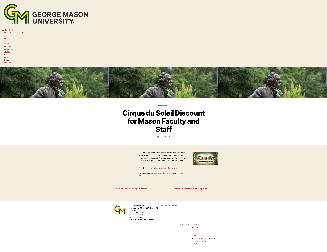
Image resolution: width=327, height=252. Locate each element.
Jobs (195, 236)
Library (6, 60)
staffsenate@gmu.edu (141, 215)
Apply (6, 38)
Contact (196, 227)
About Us (155, 71)
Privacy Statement (200, 241)
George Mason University (15, 32)
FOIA (195, 244)
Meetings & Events (177, 71)
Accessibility (198, 233)
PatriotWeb (8, 46)
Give (5, 41)
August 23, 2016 (164, 137)
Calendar (7, 57)
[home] (142, 71)
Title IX (196, 230)
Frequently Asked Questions (206, 71)
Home (148, 71)
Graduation (8, 63)
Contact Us (222, 71)
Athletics (7, 52)
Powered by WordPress (169, 206)
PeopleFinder (8, 49)
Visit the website (161, 168)
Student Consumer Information (204, 238)
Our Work (165, 71)
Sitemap (196, 225)
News (6, 54)
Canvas (6, 44)
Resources (191, 71)
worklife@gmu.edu (166, 173)
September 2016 (164, 105)
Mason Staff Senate (7, 30)
